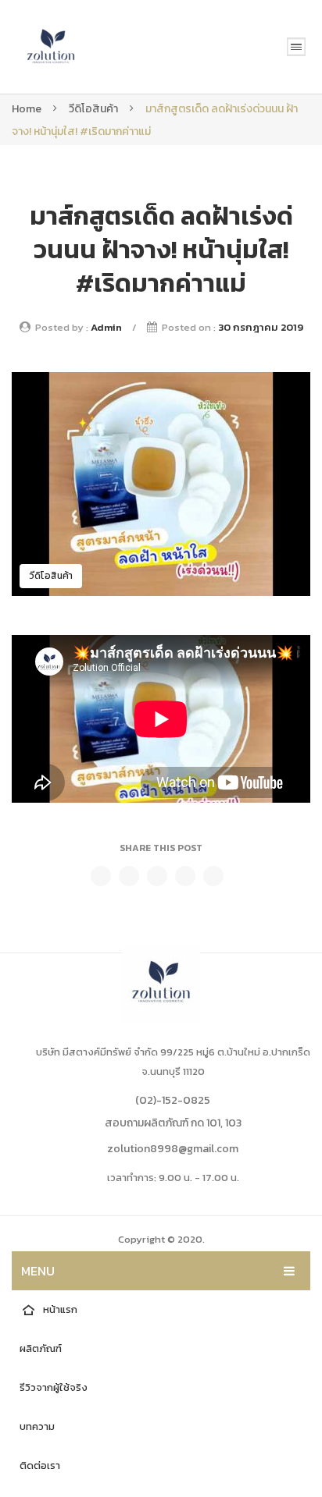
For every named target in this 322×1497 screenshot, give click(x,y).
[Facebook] (101, 876)
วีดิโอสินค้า (93, 109)
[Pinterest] (157, 876)
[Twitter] (129, 876)
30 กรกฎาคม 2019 (260, 327)
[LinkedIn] (213, 876)
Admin (106, 327)
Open (296, 46)
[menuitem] (161, 1309)
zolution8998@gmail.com (172, 1148)
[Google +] (185, 876)
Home (26, 109)
